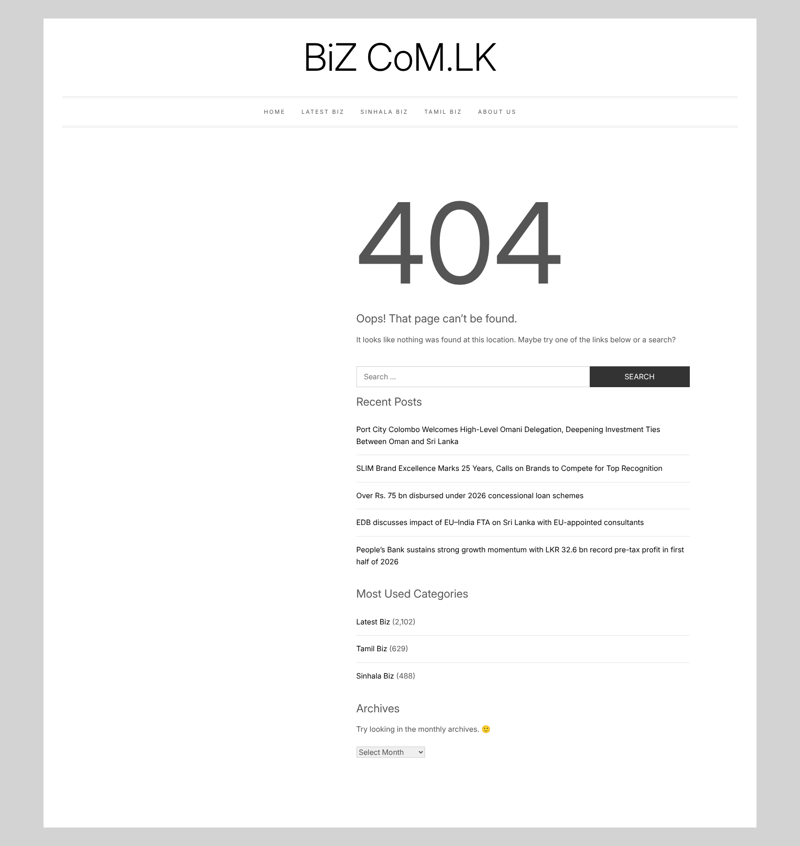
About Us (497, 111)
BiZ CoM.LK (400, 57)
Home (275, 111)
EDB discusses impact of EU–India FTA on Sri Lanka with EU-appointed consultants (500, 522)
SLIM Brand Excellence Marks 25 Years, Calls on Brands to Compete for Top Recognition (509, 468)
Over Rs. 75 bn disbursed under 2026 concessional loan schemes (470, 495)
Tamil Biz (443, 111)
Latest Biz (322, 111)
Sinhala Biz (384, 111)
